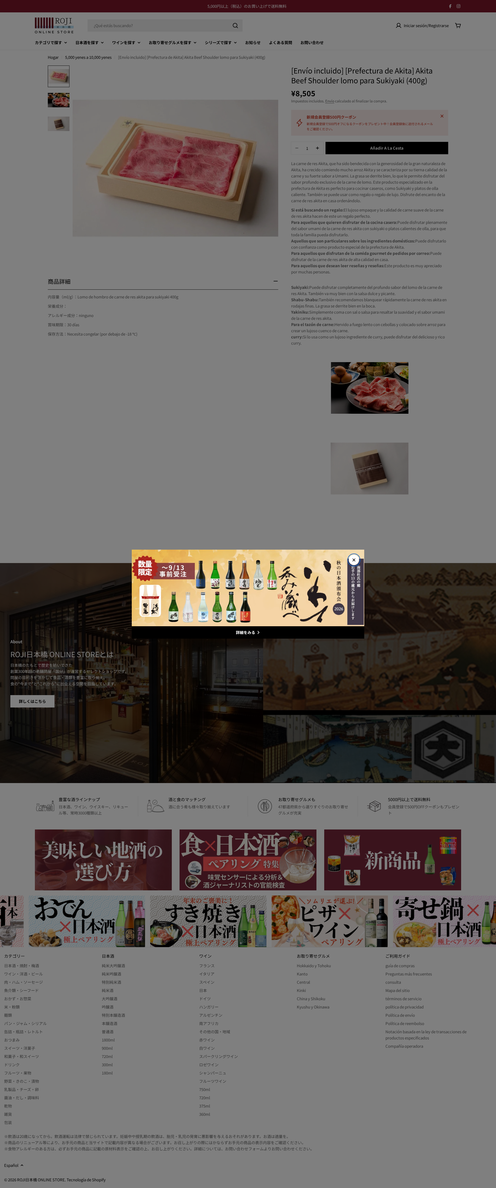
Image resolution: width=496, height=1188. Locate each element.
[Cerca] (354, 560)
